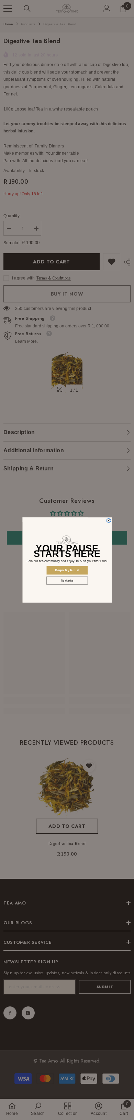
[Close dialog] (108, 520)
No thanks (67, 580)
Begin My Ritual (67, 570)
